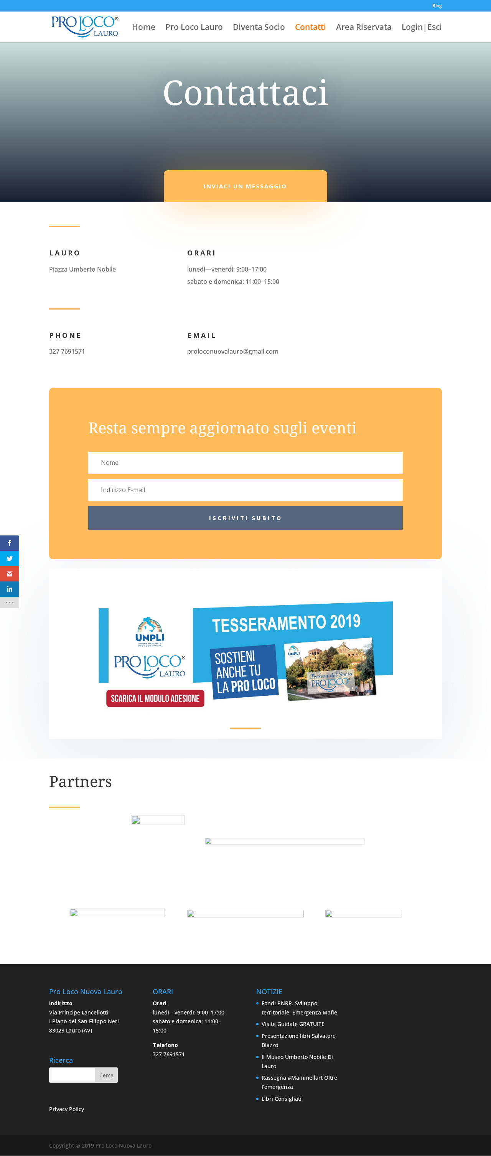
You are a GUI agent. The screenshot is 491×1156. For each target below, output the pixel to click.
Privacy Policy (66, 1109)
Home (143, 28)
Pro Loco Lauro (194, 28)
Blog (437, 6)
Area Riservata (364, 28)
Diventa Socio (259, 28)
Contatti (310, 28)
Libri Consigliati (282, 1098)
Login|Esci (422, 28)
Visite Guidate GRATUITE (293, 1024)
